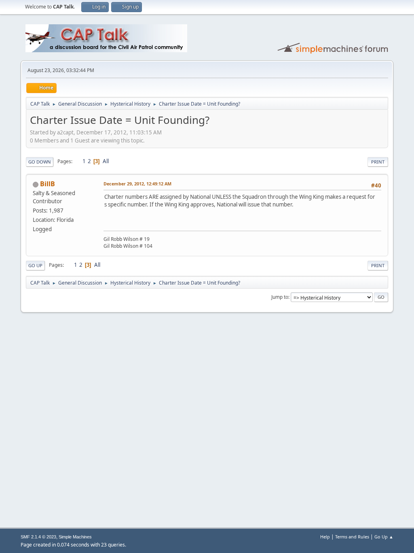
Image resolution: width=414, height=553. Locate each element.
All (106, 161)
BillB (47, 183)
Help (325, 537)
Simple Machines (75, 536)
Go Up (35, 265)
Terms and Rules (352, 537)
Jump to (279, 297)
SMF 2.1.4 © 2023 (38, 536)
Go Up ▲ (383, 537)
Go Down (39, 162)
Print (377, 162)
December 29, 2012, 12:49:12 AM (137, 184)
